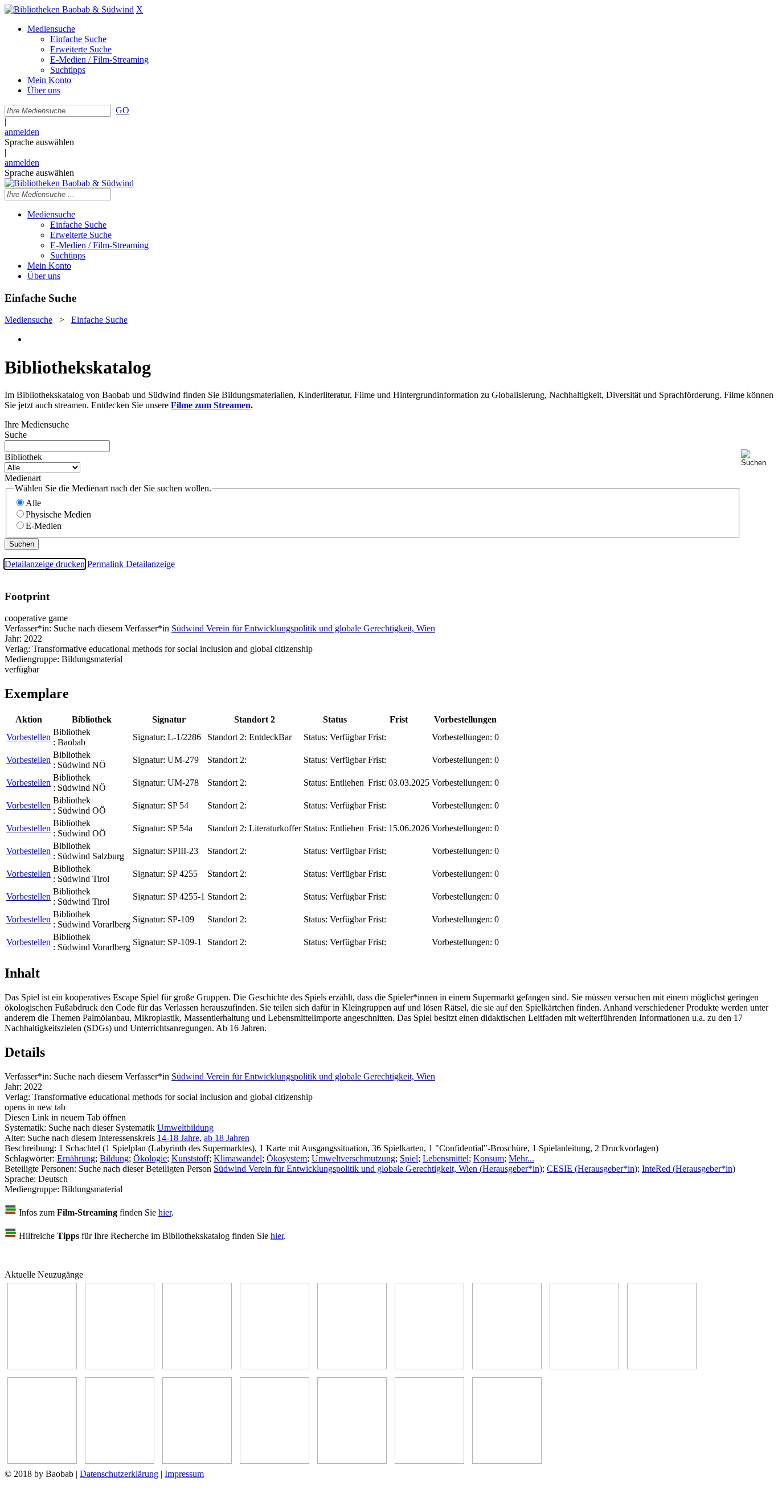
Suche (16, 435)
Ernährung (76, 1158)
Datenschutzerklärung (119, 1474)
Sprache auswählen (39, 142)
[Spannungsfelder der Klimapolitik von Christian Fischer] (119, 1366)
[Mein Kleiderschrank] (507, 1461)
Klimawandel (238, 1158)
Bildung (114, 1158)
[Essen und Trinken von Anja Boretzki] (274, 1461)
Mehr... (521, 1158)
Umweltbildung (185, 1127)
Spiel (409, 1158)
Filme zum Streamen (211, 405)
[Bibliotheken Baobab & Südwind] (69, 9)
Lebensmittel (446, 1158)
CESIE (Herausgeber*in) (592, 1168)
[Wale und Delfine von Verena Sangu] (274, 1366)
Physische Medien (58, 514)
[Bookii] (507, 1366)
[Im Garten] (662, 1366)
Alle (33, 503)
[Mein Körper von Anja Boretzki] (352, 1461)
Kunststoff (190, 1158)
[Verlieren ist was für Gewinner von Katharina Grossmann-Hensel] (429, 1366)
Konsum (488, 1158)
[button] (757, 458)
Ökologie (150, 1158)
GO (122, 110)
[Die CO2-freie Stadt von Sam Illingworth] (197, 1366)
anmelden (22, 132)
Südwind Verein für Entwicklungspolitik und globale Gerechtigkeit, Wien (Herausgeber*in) (378, 1168)
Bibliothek (23, 457)
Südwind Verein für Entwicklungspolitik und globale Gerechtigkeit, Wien (303, 628)
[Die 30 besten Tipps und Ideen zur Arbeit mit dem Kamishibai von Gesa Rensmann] (42, 1366)
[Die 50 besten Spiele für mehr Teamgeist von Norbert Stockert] (42, 1461)
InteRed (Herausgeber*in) (688, 1168)
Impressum (184, 1474)
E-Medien (44, 526)
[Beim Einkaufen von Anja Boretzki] (429, 1461)
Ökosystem (287, 1158)
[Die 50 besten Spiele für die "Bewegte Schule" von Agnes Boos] (197, 1461)
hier (164, 1212)
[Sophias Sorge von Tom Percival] (352, 1366)
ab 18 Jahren (226, 1138)
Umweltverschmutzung (353, 1158)
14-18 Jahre (178, 1138)
